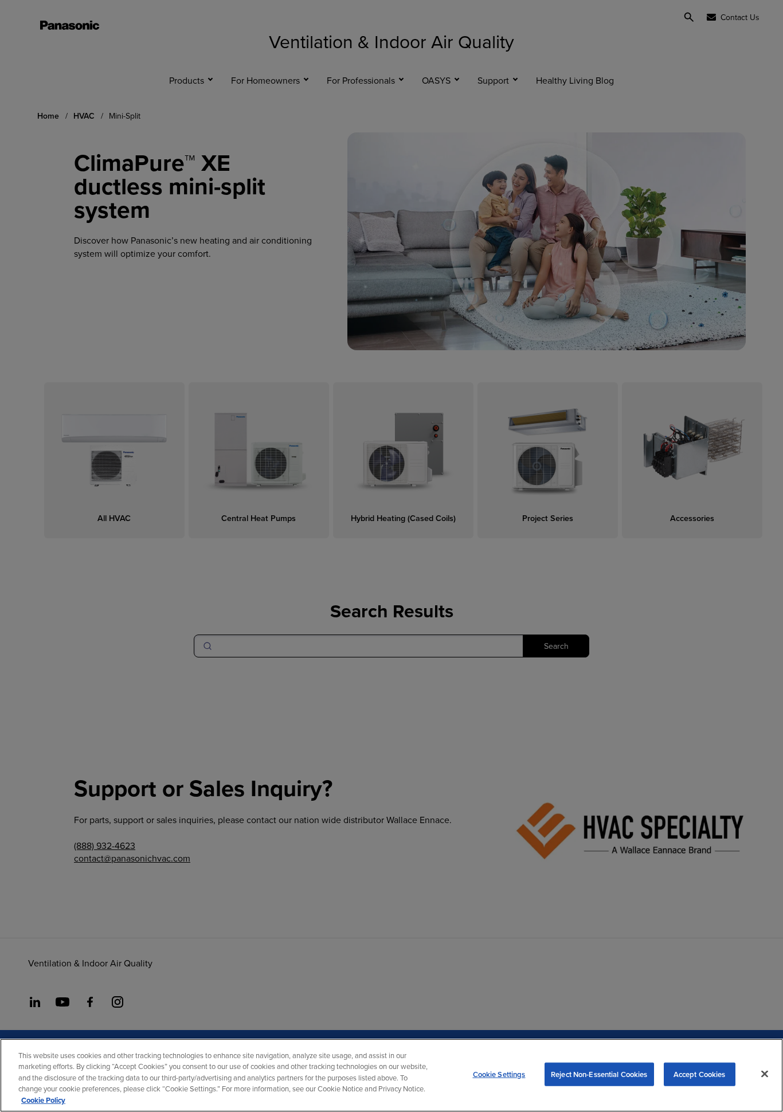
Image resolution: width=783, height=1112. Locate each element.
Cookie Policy (43, 1100)
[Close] (764, 1074)
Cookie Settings (499, 1074)
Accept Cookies (700, 1074)
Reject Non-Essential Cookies (599, 1074)
